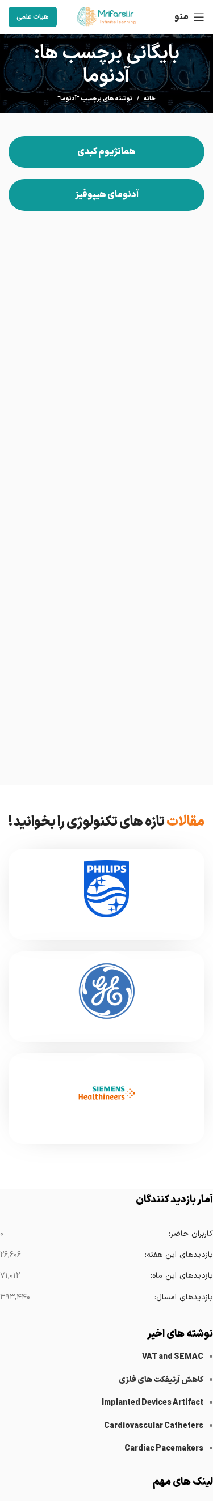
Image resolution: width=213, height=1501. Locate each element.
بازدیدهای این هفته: (178, 1255)
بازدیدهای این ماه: (181, 1276)
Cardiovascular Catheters (153, 1426)
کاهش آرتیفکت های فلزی (161, 1380)
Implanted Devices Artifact (152, 1403)
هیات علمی (32, 17)
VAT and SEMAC (172, 1357)
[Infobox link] (106, 894)
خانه (150, 99)
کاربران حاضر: (190, 1234)
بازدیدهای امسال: (183, 1297)
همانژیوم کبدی (106, 152)
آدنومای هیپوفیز (107, 195)
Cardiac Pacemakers (163, 1449)
